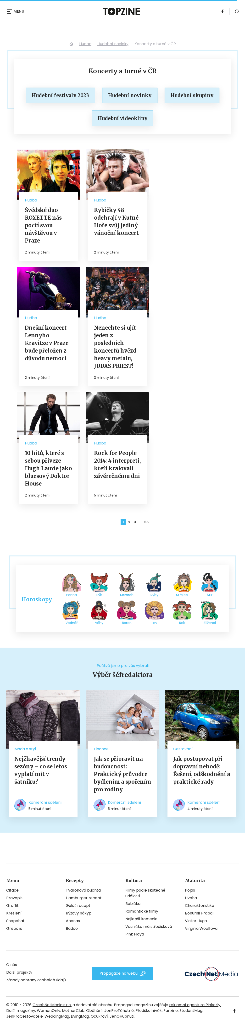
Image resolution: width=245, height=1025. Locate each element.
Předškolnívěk (148, 1010)
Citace (12, 890)
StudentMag (190, 1010)
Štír (209, 594)
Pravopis (14, 898)
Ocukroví (99, 1016)
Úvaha (191, 898)
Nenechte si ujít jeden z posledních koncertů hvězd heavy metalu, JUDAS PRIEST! (115, 346)
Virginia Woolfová (201, 928)
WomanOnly (48, 1010)
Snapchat (15, 921)
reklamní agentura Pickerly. (195, 1005)
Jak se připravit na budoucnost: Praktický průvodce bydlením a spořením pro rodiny (122, 774)
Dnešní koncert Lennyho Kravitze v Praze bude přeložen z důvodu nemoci (46, 343)
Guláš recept (78, 905)
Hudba (85, 44)
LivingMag (80, 1016)
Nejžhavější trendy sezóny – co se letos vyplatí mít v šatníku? (40, 770)
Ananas (73, 921)
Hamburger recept (84, 898)
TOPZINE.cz (71, 44)
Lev (154, 622)
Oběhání (94, 1010)
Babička (132, 903)
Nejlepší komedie (141, 919)
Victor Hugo (196, 921)
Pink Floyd (134, 934)
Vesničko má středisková (148, 926)
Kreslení (14, 913)
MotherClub (73, 1010)
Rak (182, 622)
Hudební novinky (112, 44)
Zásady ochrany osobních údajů (36, 980)
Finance (101, 749)
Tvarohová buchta (83, 890)
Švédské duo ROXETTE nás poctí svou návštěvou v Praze (43, 225)
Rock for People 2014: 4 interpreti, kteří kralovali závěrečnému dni (117, 464)
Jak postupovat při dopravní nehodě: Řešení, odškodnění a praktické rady (201, 770)
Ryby (154, 594)
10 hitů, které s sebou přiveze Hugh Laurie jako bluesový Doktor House (48, 468)
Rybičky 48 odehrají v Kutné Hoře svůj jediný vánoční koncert (116, 221)
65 (146, 522)
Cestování (183, 749)
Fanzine (170, 1010)
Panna (71, 594)
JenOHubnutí (122, 1016)
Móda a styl (25, 749)
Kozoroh (127, 594)
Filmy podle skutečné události (145, 893)
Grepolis (14, 928)
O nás (11, 964)
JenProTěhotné (119, 1010)
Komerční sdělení (45, 802)
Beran (127, 622)
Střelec (182, 594)
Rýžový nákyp (78, 913)
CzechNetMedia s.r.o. (52, 1005)
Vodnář (72, 622)
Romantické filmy (141, 911)
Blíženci (210, 622)
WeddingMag (57, 1016)
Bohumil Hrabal (199, 913)
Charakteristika (199, 905)
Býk (99, 594)
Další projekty (19, 972)
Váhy (99, 622)
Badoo (72, 928)
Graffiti (12, 905)
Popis (190, 890)
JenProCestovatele (24, 1016)
